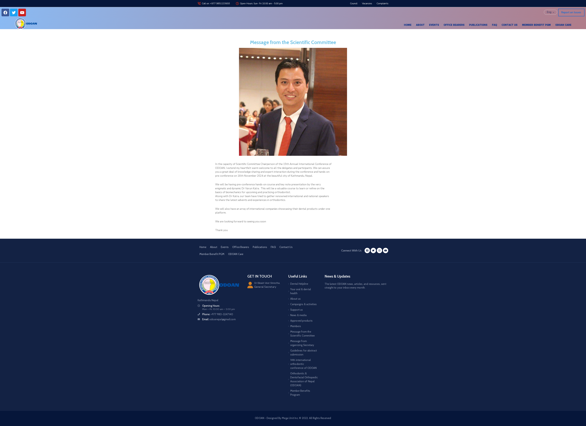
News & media (298, 315)
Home (407, 25)
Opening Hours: (211, 305)
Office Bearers (454, 25)
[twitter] (373, 250)
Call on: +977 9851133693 (216, 3)
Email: (219, 319)
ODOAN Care (563, 25)
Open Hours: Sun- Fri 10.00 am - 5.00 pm (261, 3)
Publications (478, 25)
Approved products (301, 320)
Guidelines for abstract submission (303, 352)
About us (295, 298)
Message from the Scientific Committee (302, 333)
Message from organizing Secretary (302, 343)
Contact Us (509, 25)
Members (295, 326)
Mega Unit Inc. (290, 418)
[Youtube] (22, 12)
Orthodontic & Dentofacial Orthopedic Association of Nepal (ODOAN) (304, 379)
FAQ (494, 25)
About (420, 25)
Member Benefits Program (300, 392)
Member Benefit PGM (536, 25)
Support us (296, 309)
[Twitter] (14, 12)
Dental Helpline (299, 283)
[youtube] (385, 250)
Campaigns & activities (303, 304)
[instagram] (379, 250)
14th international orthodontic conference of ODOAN (303, 363)
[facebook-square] (367, 250)
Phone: (217, 314)
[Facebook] (5, 12)
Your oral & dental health (300, 291)
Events (434, 25)
